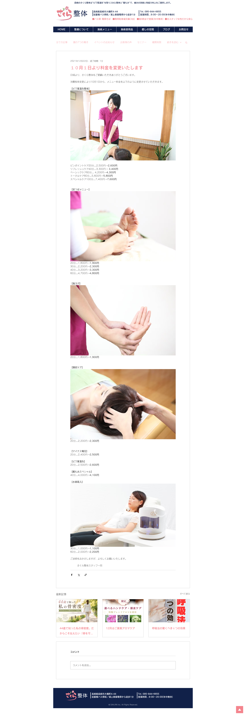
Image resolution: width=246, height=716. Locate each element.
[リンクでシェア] (85, 574)
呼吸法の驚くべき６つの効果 (168, 628)
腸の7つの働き (80, 42)
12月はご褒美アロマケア (120, 628)
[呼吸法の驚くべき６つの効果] (169, 610)
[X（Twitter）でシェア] (78, 574)
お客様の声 (126, 42)
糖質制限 (156, 42)
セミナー (141, 42)
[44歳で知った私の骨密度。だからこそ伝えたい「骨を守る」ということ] (76, 610)
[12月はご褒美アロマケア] (123, 610)
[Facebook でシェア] (71, 574)
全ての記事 (61, 42)
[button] (104, 29)
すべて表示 (185, 594)
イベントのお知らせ (104, 42)
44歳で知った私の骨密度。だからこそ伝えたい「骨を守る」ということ (77, 631)
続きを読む (172, 42)
